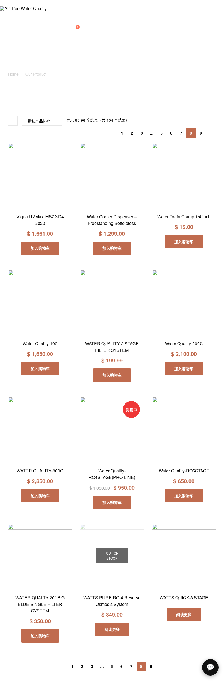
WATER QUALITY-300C (40, 471)
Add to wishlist (28, 204)
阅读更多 (112, 629)
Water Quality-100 (40, 343)
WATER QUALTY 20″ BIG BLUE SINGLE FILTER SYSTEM (40, 604)
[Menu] (37, 3)
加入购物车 (40, 248)
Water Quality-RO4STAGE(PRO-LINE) (112, 474)
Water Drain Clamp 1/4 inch (184, 216)
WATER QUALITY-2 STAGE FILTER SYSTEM (112, 346)
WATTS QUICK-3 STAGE (184, 597)
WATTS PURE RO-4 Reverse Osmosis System (112, 600)
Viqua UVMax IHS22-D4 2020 (40, 219)
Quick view (52, 204)
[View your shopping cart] (73, 29)
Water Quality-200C (184, 343)
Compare (40, 204)
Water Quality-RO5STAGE (184, 471)
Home (13, 74)
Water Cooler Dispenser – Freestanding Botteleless (112, 219)
